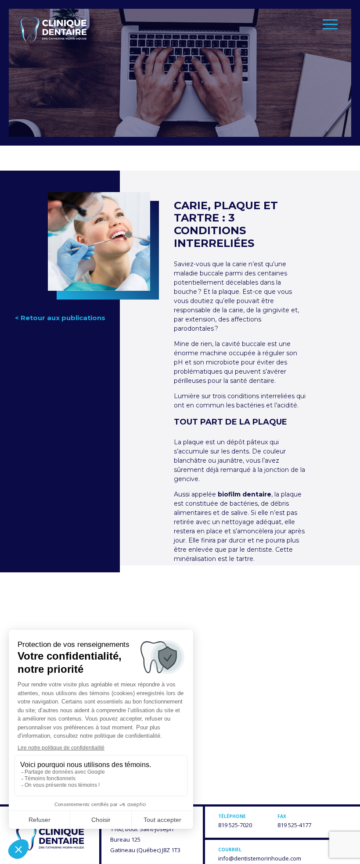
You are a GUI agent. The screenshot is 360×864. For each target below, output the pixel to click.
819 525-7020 (235, 825)
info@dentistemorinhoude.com (259, 858)
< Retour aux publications (60, 318)
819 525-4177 (294, 825)
